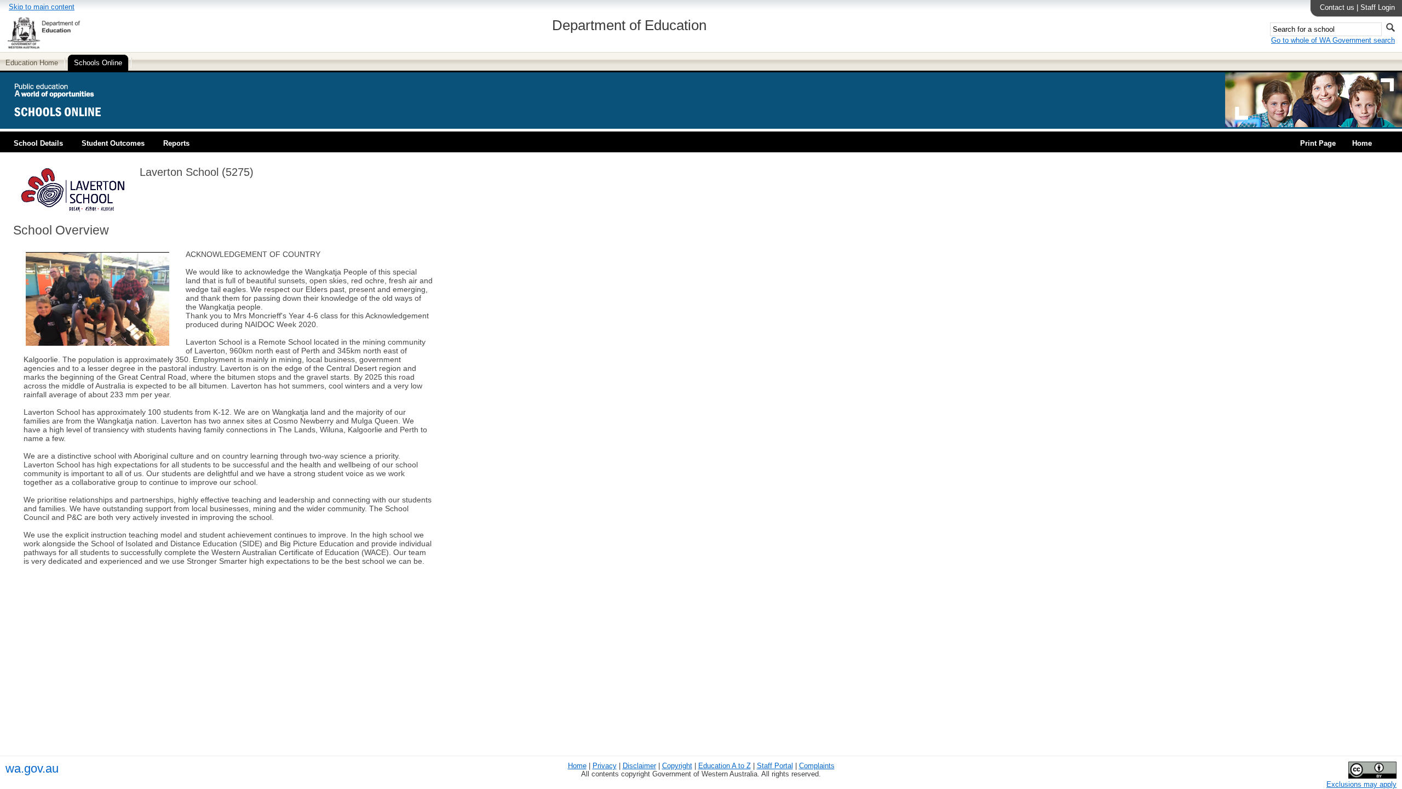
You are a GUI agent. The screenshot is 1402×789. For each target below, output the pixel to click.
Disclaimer (639, 766)
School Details (38, 143)
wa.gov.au (32, 768)
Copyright (677, 766)
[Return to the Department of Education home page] (44, 47)
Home (1362, 143)
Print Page (1318, 143)
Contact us (1337, 7)
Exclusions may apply (1361, 784)
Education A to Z (724, 766)
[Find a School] (67, 125)
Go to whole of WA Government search (1333, 40)
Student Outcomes (113, 143)
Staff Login (1377, 7)
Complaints (817, 766)
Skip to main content (41, 7)
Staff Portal (775, 766)
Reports (176, 143)
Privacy (605, 766)
